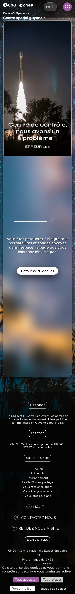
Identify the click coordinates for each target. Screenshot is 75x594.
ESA (37, 555)
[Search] (54, 220)
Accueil (37, 468)
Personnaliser (22, 588)
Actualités (37, 473)
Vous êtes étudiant (37, 495)
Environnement (37, 477)
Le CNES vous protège (37, 482)
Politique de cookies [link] (53, 588)
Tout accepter (26, 579)
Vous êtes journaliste (37, 491)
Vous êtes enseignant (38, 486)
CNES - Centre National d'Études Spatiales (37, 550)
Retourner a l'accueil (37, 271)
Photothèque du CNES (37, 559)
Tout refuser (52, 579)
